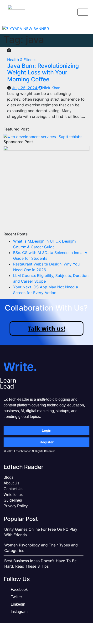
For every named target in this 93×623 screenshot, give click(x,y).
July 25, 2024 (25, 87)
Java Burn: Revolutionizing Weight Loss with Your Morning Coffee (43, 72)
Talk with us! (46, 328)
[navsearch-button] (70, 12)
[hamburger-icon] (83, 12)
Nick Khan (51, 87)
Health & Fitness (21, 59)
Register (47, 442)
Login (46, 430)
